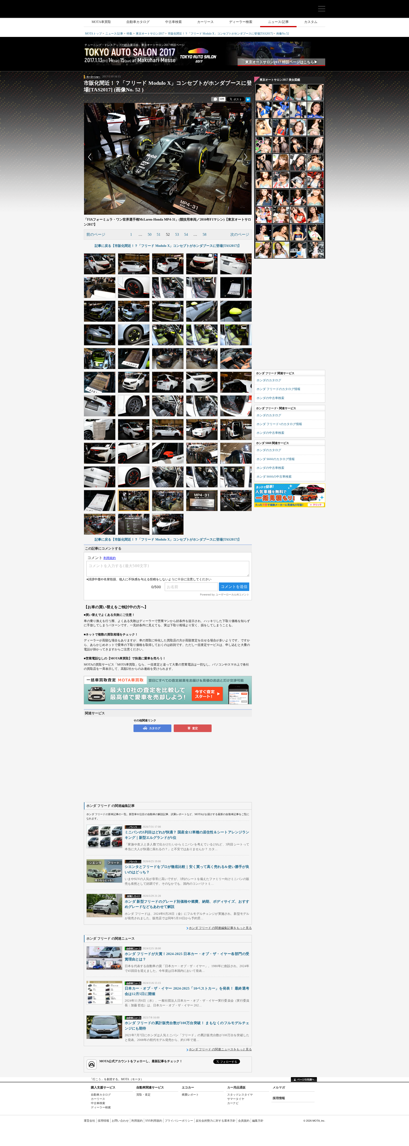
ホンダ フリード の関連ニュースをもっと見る (220, 1049)
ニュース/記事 (278, 22)
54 (186, 234)
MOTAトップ (93, 33)
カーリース (205, 22)
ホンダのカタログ (269, 380)
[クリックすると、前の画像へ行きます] (126, 157)
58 (204, 234)
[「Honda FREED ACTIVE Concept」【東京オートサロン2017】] (202, 334)
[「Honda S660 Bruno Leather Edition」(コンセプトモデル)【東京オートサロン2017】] (168, 358)
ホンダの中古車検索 (270, 398)
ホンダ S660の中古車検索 (274, 476)
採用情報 (279, 1098)
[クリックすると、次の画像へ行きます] (210, 157)
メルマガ (279, 1087)
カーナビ (233, 1103)
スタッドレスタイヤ (240, 1094)
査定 (195, 728)
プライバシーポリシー (179, 1120)
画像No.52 (282, 33)
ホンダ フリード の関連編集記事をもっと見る (220, 928)
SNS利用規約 (153, 1120)
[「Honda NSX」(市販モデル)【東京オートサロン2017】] (168, 524)
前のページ (95, 234)
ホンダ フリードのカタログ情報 (278, 389)
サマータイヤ (235, 1099)
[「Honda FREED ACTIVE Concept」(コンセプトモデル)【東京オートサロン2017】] (100, 311)
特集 (129, 33)
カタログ (154, 728)
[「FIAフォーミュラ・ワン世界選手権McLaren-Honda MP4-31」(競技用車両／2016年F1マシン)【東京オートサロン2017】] (134, 500)
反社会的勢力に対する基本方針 (216, 1120)
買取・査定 (143, 1094)
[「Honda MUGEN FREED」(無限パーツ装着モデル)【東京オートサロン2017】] (134, 382)
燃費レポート (190, 1094)
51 (158, 234)
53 (177, 234)
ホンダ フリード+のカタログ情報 (279, 424)
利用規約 (137, 1120)
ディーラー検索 (240, 22)
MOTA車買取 (101, 22)
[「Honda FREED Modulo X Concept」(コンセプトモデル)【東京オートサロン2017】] (100, 263)
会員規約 (243, 1120)
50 (149, 234)
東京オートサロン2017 (150, 33)
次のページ (239, 234)
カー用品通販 (236, 1087)
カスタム (310, 22)
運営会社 (89, 1120)
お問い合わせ (120, 1120)
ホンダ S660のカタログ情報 (276, 459)
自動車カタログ (138, 22)
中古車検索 (173, 22)
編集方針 (257, 1120)
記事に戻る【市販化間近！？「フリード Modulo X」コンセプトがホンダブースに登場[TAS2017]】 (168, 246)
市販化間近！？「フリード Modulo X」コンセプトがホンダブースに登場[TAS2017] (220, 33)
